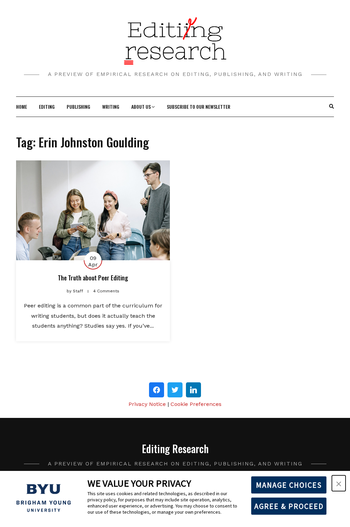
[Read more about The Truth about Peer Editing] (93, 210)
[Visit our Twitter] (175, 390)
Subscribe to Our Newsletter (198, 106)
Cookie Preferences (196, 404)
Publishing (78, 106)
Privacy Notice (147, 404)
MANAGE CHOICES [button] (289, 485)
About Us (141, 106)
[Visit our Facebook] (156, 390)
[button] (339, 483)
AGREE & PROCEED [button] (289, 506)
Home (21, 106)
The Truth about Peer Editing (93, 277)
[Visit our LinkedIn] (193, 390)
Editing (47, 106)
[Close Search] (328, 106)
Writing (110, 106)
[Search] (331, 106)
